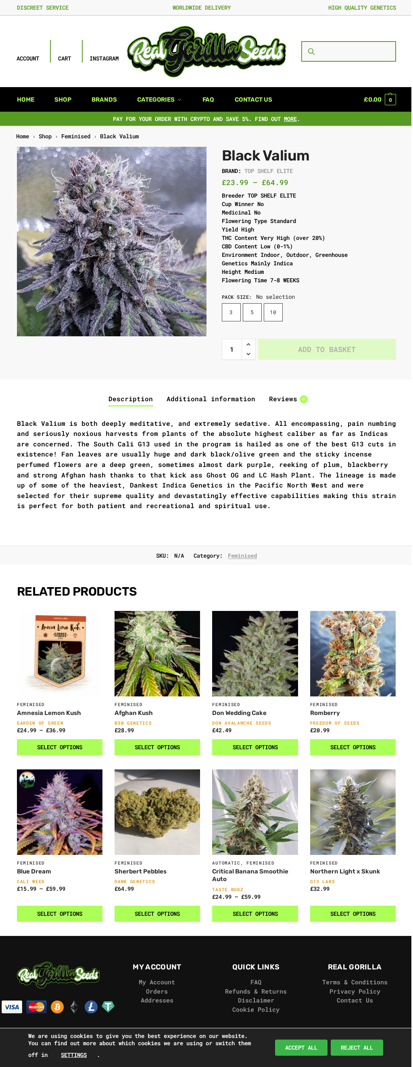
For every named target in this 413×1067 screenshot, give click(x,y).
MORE (290, 119)
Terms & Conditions (355, 982)
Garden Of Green (40, 723)
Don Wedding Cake (239, 713)
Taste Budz (227, 889)
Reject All (357, 1047)
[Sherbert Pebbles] (157, 812)
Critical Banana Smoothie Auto (250, 875)
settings (74, 1055)
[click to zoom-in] (111, 241)
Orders (157, 991)
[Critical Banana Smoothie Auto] (255, 812)
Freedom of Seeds (335, 723)
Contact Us (355, 1000)
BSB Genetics (133, 723)
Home (22, 136)
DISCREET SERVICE (43, 7)
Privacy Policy (355, 991)
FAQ (255, 982)
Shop (45, 136)
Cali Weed (31, 881)
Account (28, 58)
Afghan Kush (134, 713)
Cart (64, 58)
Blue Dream (34, 871)
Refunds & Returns (256, 991)
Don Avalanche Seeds (241, 723)
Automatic (226, 863)
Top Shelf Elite (268, 171)
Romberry (325, 713)
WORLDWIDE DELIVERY (202, 7)
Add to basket (327, 349)
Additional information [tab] (211, 398)
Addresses (157, 1000)
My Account (157, 982)
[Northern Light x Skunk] (353, 812)
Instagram (104, 58)
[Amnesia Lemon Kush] (59, 653)
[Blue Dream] (59, 812)
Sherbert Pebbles (141, 871)
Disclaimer (256, 1000)
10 (273, 312)
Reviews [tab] (287, 398)
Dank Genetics (135, 881)
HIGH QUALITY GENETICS (362, 7)
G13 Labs (322, 881)
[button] (380, 100)
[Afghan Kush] (157, 653)
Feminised (75, 136)
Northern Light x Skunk (345, 871)
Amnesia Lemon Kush (49, 713)
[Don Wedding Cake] (255, 653)
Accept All (301, 1047)
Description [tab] (130, 398)
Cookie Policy (256, 1009)
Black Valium (119, 136)
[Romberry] (353, 653)
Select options (59, 747)
